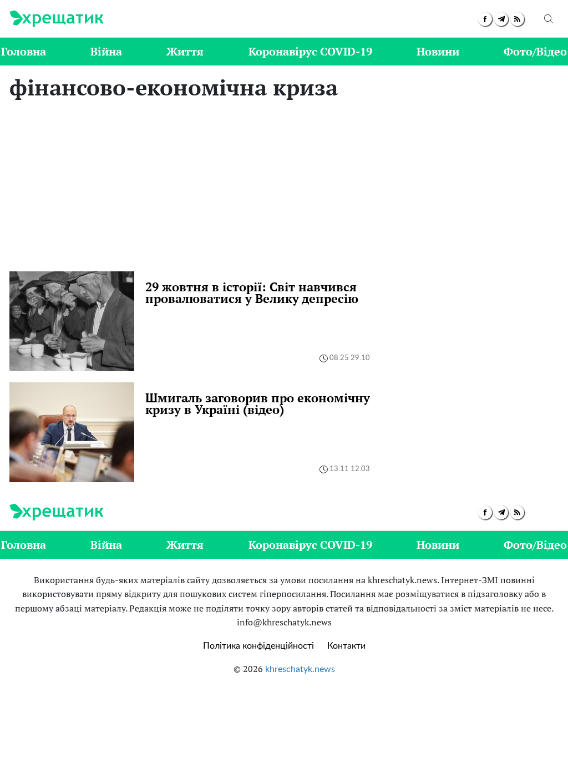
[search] (549, 19)
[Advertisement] (284, 188)
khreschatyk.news (300, 669)
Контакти (346, 645)
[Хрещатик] (56, 19)
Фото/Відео (535, 51)
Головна (23, 51)
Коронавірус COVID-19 (310, 51)
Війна (106, 51)
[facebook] (485, 19)
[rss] (517, 19)
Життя (185, 51)
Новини (438, 51)
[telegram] (501, 19)
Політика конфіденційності (258, 645)
